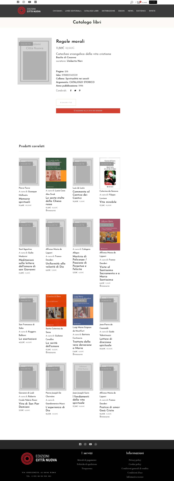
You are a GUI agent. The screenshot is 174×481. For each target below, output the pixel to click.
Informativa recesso (135, 477)
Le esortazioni (28, 339)
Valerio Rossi (31, 400)
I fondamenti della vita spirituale (81, 399)
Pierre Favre (24, 188)
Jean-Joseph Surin (81, 393)
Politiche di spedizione (87, 464)
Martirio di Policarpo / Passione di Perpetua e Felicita (80, 263)
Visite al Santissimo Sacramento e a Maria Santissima (110, 273)
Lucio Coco (60, 191)
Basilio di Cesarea (66, 57)
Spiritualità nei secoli (77, 79)
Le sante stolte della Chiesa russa (55, 201)
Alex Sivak (50, 194)
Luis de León (79, 188)
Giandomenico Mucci (55, 404)
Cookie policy (135, 464)
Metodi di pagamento (87, 460)
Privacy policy (135, 460)
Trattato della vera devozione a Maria (82, 345)
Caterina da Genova (109, 191)
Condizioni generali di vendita (135, 468)
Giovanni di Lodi (26, 393)
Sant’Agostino (25, 249)
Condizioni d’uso (135, 472)
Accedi (153, 2)
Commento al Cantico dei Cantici (81, 194)
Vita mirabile (108, 202)
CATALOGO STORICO (82, 82)
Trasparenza (87, 468)
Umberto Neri (75, 61)
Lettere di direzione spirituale (106, 342)
